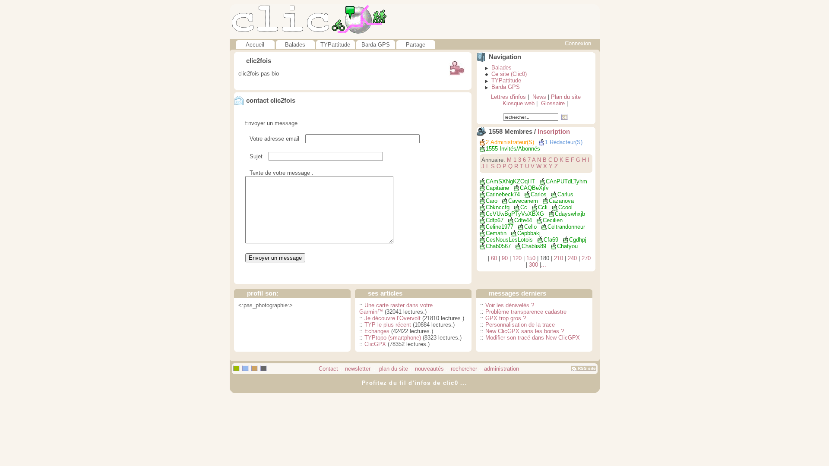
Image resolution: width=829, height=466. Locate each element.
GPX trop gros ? (505, 318)
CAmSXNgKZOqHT (510, 181)
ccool (565, 207)
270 (586, 258)
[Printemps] (236, 368)
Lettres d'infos (508, 97)
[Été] (245, 368)
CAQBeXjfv (534, 188)
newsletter (357, 368)
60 (494, 258)
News (539, 97)
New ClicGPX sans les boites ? (524, 331)
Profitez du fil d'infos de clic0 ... (414, 383)
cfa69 (551, 239)
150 (530, 258)
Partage (415, 44)
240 (572, 258)
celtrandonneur (566, 227)
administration (501, 368)
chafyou (567, 246)
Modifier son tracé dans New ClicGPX (532, 337)
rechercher (464, 368)
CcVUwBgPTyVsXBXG (515, 214)
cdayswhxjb (570, 214)
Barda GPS (375, 44)
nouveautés (429, 368)
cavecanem (523, 201)
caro (491, 201)
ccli (542, 207)
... (483, 258)
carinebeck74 (503, 194)
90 (505, 258)
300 (533, 264)
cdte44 (523, 220)
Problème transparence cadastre (525, 312)
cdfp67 (494, 220)
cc (523, 207)
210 (558, 258)
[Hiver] (264, 368)
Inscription (554, 131)
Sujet (256, 156)
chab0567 (498, 246)
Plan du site (566, 97)
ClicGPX (375, 344)
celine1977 (499, 227)
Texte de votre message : (281, 173)
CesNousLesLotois (509, 239)
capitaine (497, 188)
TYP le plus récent (387, 324)
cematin (496, 233)
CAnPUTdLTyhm (566, 181)
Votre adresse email (274, 138)
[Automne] (254, 368)
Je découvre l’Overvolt (392, 318)
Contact (328, 368)
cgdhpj (577, 239)
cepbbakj (529, 233)
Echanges (376, 331)
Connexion (578, 43)
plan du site (392, 368)
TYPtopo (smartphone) (392, 337)
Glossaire (553, 103)
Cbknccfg (497, 207)
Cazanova (561, 201)
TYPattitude (335, 44)
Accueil (255, 44)
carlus (565, 194)
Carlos (539, 194)
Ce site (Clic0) (509, 74)
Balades (295, 44)
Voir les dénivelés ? (509, 305)
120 (517, 258)
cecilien (553, 220)
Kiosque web (519, 103)
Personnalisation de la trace (520, 324)
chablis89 (534, 246)
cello (530, 227)
